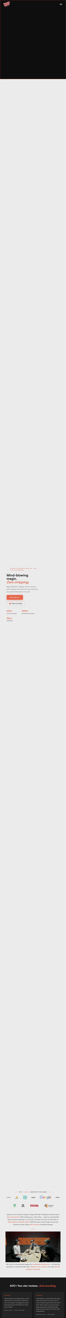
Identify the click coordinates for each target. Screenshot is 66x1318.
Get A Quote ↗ (15, 597)
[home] (6, 4)
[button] (61, 4)
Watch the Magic (17, 603)
